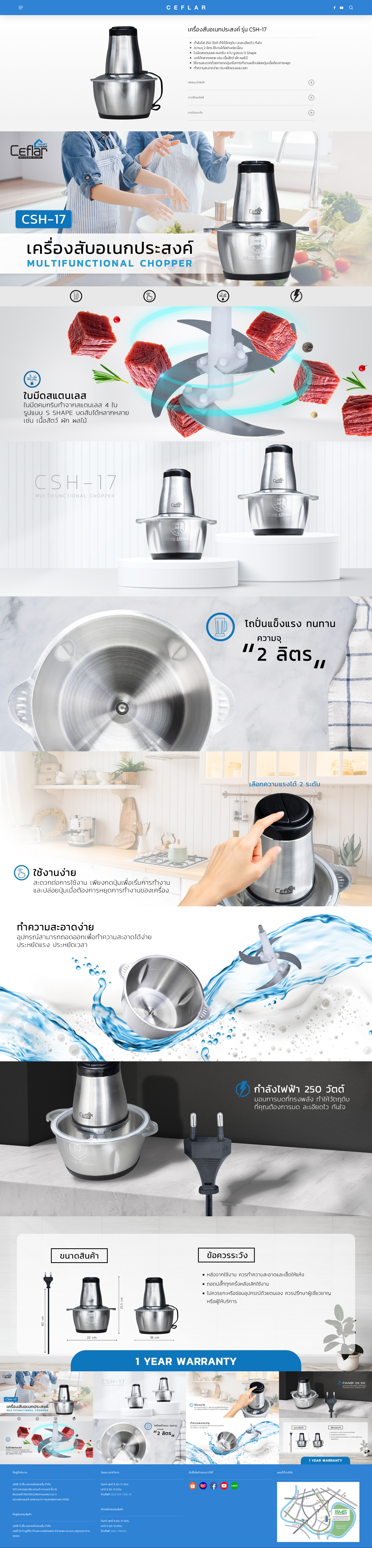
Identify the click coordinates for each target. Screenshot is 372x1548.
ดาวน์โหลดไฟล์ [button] (196, 98)
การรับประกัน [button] (195, 113)
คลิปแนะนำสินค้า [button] (196, 82)
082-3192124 (118, 1531)
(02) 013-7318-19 (121, 1494)
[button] (21, 8)
